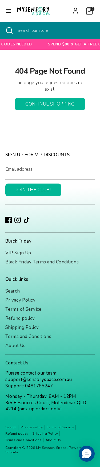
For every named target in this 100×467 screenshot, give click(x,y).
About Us (15, 346)
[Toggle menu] (8, 11)
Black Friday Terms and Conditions (42, 262)
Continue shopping (49, 104)
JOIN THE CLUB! (33, 190)
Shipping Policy (22, 327)
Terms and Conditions (28, 336)
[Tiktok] (26, 220)
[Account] (75, 9)
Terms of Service (23, 309)
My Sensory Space (51, 447)
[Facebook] (8, 220)
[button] (87, 454)
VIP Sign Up (18, 253)
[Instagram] (17, 220)
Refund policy (20, 318)
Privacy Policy (20, 300)
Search (12, 291)
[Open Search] (9, 30)
